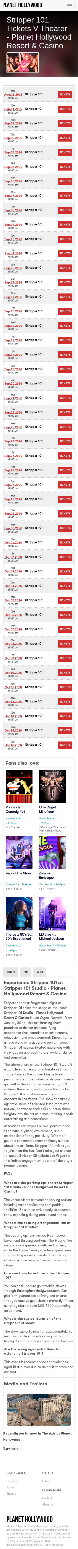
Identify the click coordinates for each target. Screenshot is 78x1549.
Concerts (12, 1481)
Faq (26, 972)
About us (48, 1504)
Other (45, 1481)
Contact (47, 1498)
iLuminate (11, 1449)
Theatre (11, 1493)
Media (40, 972)
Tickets (11, 972)
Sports (10, 1487)
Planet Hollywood (29, 1519)
